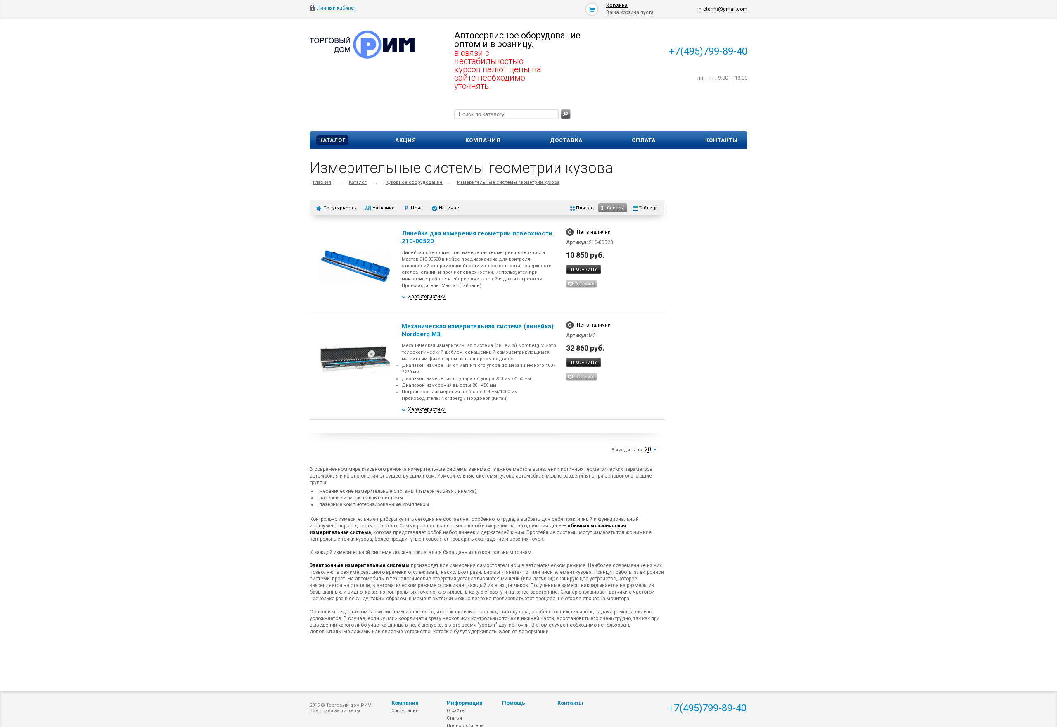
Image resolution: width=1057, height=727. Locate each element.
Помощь (513, 703)
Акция (405, 140)
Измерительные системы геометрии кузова (508, 182)
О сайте (456, 710)
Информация (465, 703)
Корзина (617, 5)
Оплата (644, 140)
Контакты (721, 140)
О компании (405, 710)
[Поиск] (566, 114)
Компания (482, 140)
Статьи (454, 718)
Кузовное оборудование (414, 182)
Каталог (332, 140)
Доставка (566, 140)
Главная (322, 182)
